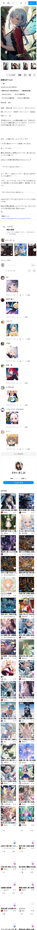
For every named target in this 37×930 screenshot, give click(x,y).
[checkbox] (6, 270)
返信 (29, 295)
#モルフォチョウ (30, 108)
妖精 (9, 102)
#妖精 (2, 108)
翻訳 (2, 211)
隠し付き (10, 270)
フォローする (18, 483)
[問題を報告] (23, 295)
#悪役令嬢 (9, 108)
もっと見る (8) (18, 454)
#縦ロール (4, 116)
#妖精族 (32, 112)
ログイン (32, 3)
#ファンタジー (24, 112)
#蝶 (2, 112)
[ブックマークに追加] (25, 75)
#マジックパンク (18, 108)
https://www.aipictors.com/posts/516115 (16, 218)
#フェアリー (8, 112)
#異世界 (15, 112)
